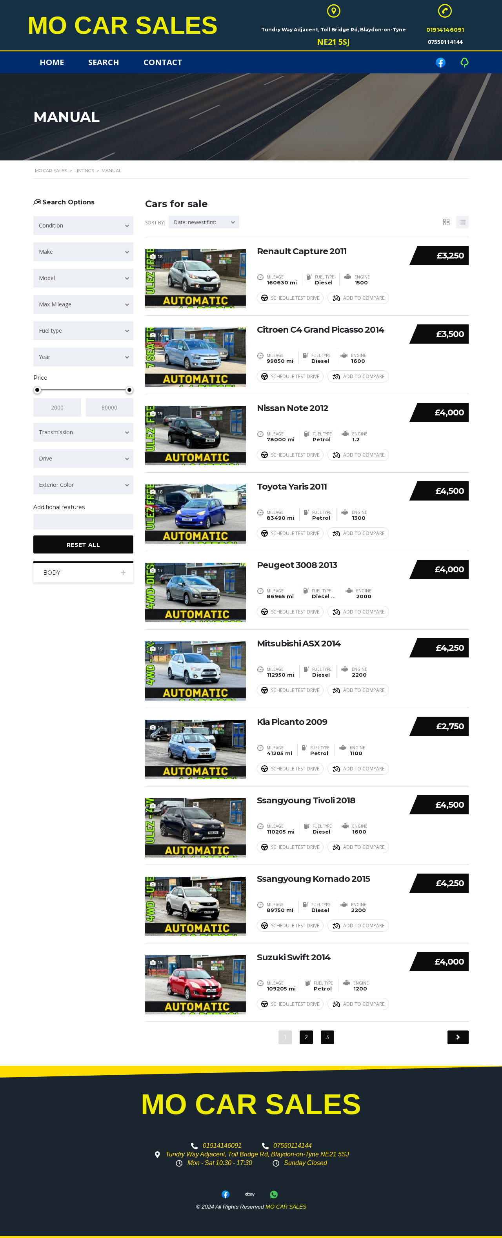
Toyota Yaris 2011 (292, 487)
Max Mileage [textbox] (55, 304)
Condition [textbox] (51, 225)
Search (103, 62)
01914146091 (445, 29)
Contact (163, 62)
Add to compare (363, 298)
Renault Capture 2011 (301, 251)
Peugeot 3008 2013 (297, 565)
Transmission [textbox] (56, 432)
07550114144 (445, 42)
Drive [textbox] (45, 458)
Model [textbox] (47, 278)
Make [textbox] (46, 251)
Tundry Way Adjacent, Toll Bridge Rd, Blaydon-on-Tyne (333, 30)
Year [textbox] (44, 356)
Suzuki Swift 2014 (294, 957)
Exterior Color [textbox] (56, 484)
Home (52, 62)
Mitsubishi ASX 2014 (299, 643)
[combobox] (83, 225)
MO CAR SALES (122, 25)
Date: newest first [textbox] (195, 222)
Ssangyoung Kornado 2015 (313, 879)
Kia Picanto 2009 (292, 722)
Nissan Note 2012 (292, 408)
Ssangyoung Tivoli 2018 (306, 800)
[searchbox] (42, 522)
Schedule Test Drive (295, 298)
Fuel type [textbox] (50, 330)
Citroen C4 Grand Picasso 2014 (320, 330)
